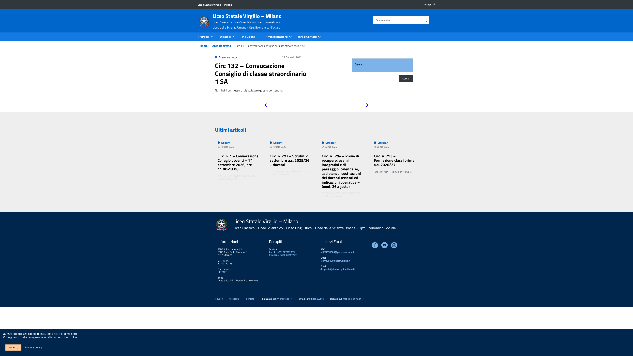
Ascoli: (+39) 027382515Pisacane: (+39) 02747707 (283, 253)
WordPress (283, 299)
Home (204, 46)
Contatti (250, 299)
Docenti (226, 142)
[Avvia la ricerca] (425, 20)
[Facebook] (375, 246)
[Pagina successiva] (367, 106)
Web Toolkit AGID (352, 299)
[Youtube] (384, 246)
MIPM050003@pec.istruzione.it (337, 252)
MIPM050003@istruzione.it (335, 261)
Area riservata (221, 46)
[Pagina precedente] (265, 106)
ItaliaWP (317, 299)
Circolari (331, 142)
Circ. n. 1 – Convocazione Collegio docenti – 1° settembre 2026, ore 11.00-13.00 (238, 162)
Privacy (219, 299)
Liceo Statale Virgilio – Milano (247, 21)
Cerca (358, 65)
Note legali (234, 299)
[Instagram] (394, 246)
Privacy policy (33, 347)
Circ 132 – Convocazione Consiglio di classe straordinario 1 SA (260, 74)
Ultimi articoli (230, 130)
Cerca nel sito (383, 20)
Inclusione (248, 36)
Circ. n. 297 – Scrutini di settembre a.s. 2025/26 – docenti (290, 160)
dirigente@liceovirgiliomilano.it (337, 269)
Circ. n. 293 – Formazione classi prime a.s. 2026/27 (394, 160)
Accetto (13, 347)
